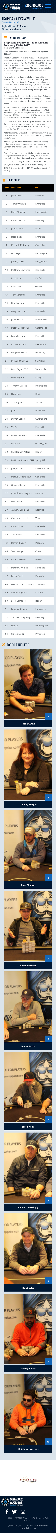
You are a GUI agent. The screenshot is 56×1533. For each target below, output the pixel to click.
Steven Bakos (18, 418)
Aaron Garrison (18, 220)
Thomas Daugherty (20, 617)
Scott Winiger (17, 551)
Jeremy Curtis (18, 261)
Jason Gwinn (15, 29)
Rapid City (40, 352)
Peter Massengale (20, 327)
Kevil (37, 393)
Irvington (39, 377)
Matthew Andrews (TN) (22, 460)
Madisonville (41, 319)
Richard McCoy (18, 344)
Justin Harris (17, 319)
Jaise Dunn (16, 278)
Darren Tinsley (18, 542)
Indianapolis (41, 212)
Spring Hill (40, 460)
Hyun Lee (16, 393)
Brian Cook (16, 286)
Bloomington (41, 625)
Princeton (40, 410)
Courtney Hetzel (19, 518)
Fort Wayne (41, 253)
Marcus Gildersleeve (21, 476)
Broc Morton (17, 302)
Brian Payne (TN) (19, 369)
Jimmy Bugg (17, 575)
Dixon (38, 228)
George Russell (18, 484)
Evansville (40, 203)
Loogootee (40, 609)
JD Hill (14, 410)
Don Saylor (16, 253)
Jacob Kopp (16, 236)
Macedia (39, 559)
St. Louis (39, 592)
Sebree (39, 402)
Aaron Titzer (17, 526)
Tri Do (14, 427)
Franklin (39, 493)
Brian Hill (15, 443)
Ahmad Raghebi (19, 592)
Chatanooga (41, 327)
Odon (38, 551)
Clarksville (40, 269)
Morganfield (41, 261)
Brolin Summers (19, 435)
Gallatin (39, 286)
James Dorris (17, 228)
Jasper (38, 451)
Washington (41, 443)
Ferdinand (40, 567)
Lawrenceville (42, 468)
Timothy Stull (17, 402)
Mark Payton (17, 377)
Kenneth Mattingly (20, 245)
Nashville (39, 195)
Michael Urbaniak (19, 360)
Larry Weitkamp (19, 609)
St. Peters (40, 360)
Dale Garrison (18, 336)
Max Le (14, 625)
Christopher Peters (20, 451)
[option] (28, 1479)
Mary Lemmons (19, 311)
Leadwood (40, 344)
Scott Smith (16, 501)
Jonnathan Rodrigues (21, 493)
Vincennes (40, 584)
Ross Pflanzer (18, 212)
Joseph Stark (17, 468)
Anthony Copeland (20, 509)
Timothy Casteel (19, 385)
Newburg (40, 220)
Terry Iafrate (17, 534)
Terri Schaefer (18, 294)
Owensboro (41, 245)
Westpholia (40, 369)
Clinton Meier (17, 633)
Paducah (39, 542)
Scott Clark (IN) (18, 600)
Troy (37, 518)
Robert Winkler (18, 559)
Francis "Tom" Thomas (22, 584)
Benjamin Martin (19, 352)
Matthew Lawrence (20, 269)
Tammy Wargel (18, 203)
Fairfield (39, 278)
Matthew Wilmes (19, 567)
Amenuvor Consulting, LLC (34, 1527)
